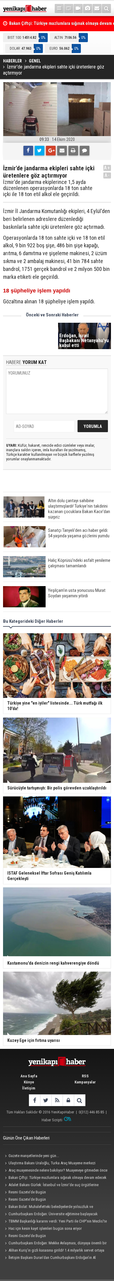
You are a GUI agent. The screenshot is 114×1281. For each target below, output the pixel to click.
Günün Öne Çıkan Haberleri (26, 1138)
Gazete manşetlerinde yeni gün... (34, 1155)
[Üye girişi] (68, 1100)
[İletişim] (97, 8)
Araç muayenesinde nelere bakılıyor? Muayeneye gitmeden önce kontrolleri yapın (55, 1171)
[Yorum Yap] (84, 150)
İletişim (28, 1088)
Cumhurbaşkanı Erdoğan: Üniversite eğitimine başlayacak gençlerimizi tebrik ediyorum (50, 1215)
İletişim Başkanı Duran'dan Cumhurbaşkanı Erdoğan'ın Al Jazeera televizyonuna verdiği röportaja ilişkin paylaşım (49, 1258)
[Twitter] (39, 150)
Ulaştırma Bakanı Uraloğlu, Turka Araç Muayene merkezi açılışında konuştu (49, 1164)
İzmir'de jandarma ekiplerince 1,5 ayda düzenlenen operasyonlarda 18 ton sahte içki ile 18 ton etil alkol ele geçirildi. (47, 188)
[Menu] (59, 8)
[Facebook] (28, 150)
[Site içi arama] (106, 8)
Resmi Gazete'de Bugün (27, 1192)
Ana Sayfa (28, 1076)
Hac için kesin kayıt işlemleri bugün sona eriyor (45, 1228)
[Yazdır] (73, 150)
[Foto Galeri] (87, 8)
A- (107, 175)
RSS (85, 1076)
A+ (107, 168)
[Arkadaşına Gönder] (62, 150)
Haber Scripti (52, 1120)
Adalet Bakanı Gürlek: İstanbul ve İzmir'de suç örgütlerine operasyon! (50, 1186)
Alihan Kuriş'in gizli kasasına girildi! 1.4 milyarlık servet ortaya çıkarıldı (53, 1251)
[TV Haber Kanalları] (68, 8)
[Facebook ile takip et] (34, 1100)
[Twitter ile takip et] (45, 1100)
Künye (29, 1082)
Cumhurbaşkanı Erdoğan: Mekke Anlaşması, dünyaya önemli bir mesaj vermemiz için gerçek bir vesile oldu (55, 1244)
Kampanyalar (85, 1082)
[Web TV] (78, 8)
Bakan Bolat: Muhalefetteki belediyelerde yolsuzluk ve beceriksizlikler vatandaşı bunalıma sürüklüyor (48, 1207)
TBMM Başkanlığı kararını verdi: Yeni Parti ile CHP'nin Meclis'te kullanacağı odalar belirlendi (55, 1222)
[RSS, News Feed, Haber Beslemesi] (57, 1100)
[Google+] (51, 150)
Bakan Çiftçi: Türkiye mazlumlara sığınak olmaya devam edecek (57, 1177)
